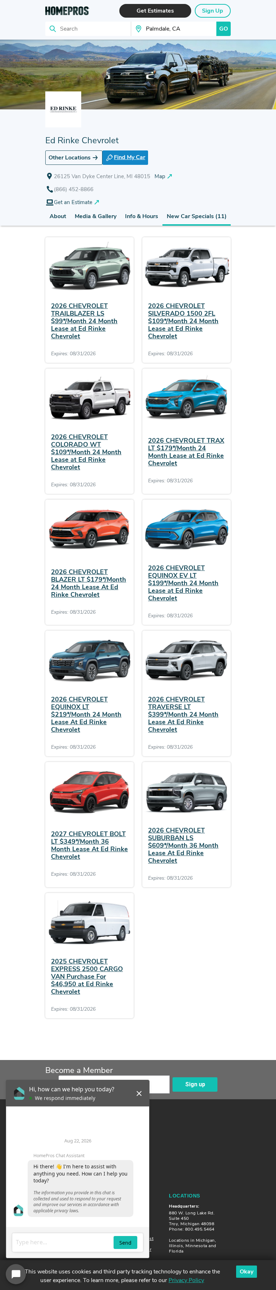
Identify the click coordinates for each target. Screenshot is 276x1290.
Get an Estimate (73, 202)
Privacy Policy (186, 1280)
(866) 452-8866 (73, 189)
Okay (246, 1272)
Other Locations (70, 158)
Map (160, 176)
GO (223, 29)
